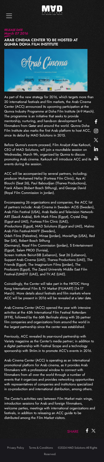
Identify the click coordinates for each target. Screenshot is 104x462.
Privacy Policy (15, 448)
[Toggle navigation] (9, 16)
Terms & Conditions (41, 448)
